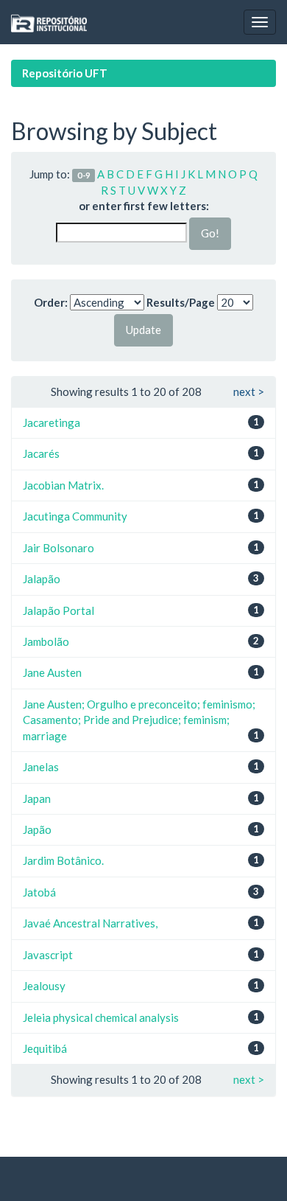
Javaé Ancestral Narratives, (90, 923)
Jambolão (46, 641)
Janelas (41, 766)
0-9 (84, 175)
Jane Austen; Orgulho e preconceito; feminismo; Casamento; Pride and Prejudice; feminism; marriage (139, 719)
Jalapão (41, 578)
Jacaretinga (51, 422)
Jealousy (44, 985)
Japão (37, 829)
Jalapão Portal (58, 610)
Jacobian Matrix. (63, 485)
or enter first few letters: (144, 205)
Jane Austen (52, 672)
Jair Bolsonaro (58, 547)
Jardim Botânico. (63, 860)
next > (248, 391)
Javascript (48, 954)
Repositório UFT (64, 73)
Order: (51, 302)
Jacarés (41, 453)
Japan (37, 798)
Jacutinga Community (75, 516)
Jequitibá (45, 1048)
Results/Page (180, 302)
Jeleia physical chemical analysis (101, 1017)
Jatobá (39, 892)
